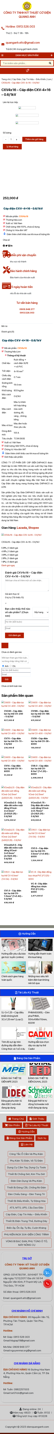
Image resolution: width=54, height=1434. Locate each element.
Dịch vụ (42, 1138)
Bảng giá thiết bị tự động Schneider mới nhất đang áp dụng (38, 1104)
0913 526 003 (21, 1336)
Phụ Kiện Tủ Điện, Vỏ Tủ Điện (26, 1160)
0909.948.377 (27, 309)
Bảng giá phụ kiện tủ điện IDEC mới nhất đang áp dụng (11, 1104)
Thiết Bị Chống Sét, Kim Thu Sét (26, 1174)
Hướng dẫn (28, 1131)
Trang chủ (6, 79)
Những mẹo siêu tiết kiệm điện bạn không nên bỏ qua (38, 980)
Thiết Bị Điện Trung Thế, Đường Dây (26, 1220)
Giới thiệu (38, 1118)
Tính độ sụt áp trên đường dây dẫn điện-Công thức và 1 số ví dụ (13, 1045)
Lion (49, 79)
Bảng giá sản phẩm (21, 1138)
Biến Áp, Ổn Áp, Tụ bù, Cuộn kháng (26, 1227)
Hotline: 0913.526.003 (20, 26)
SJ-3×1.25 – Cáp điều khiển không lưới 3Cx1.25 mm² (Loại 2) (12, 1016)
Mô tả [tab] (4, 326)
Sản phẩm (14, 1125)
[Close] (4, 645)
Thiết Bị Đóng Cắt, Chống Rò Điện (26, 1187)
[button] (4, 245)
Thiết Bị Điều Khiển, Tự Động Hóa (26, 1200)
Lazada (22, 527)
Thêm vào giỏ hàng (34, 139)
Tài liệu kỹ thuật (38, 1125)
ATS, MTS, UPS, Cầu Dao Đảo (26, 1207)
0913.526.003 (27, 312)
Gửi (6, 679)
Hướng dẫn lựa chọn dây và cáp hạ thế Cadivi (38, 1045)
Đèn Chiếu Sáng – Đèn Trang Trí (26, 1194)
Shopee (33, 527)
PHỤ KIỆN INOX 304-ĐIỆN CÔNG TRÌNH (26, 1234)
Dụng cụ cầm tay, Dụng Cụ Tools (26, 1167)
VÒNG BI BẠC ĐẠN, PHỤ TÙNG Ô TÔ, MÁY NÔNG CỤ (27, 1243)
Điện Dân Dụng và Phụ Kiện (26, 1180)
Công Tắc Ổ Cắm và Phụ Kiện (26, 1153)
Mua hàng (13, 146)
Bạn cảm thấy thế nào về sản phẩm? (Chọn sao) (17, 612)
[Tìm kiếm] (50, 63)
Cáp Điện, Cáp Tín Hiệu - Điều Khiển (29, 79)
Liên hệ (28, 1144)
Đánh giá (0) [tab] (7, 331)
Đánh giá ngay (8, 565)
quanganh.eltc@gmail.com (23, 42)
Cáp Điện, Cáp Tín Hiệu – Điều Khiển (26, 1214)
